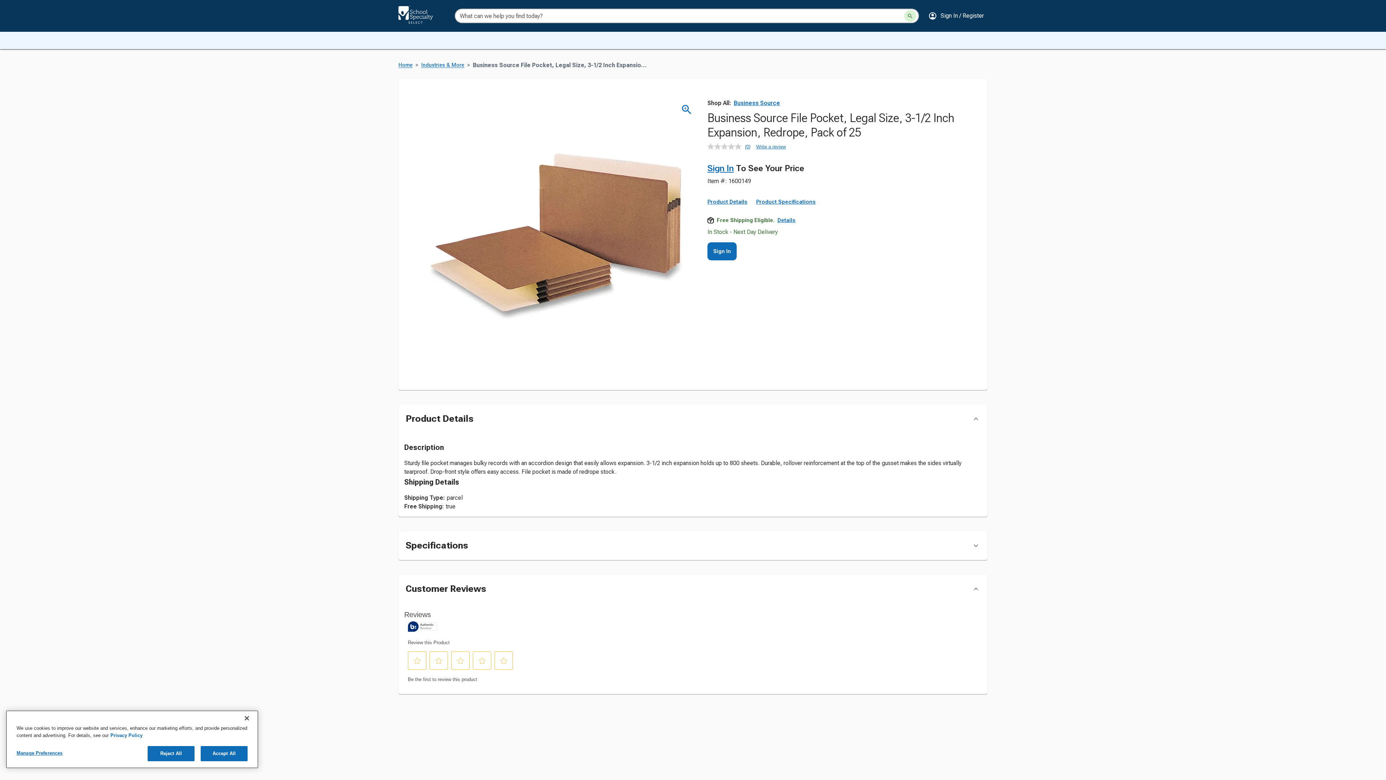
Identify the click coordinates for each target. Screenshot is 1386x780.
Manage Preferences (39, 753)
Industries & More (442, 65)
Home (405, 65)
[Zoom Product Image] (687, 109)
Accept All (224, 753)
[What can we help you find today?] (910, 16)
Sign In (720, 168)
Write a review (771, 147)
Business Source (757, 103)
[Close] (247, 718)
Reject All (171, 753)
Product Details (727, 202)
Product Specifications (786, 202)
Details (786, 220)
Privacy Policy (126, 735)
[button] (956, 16)
